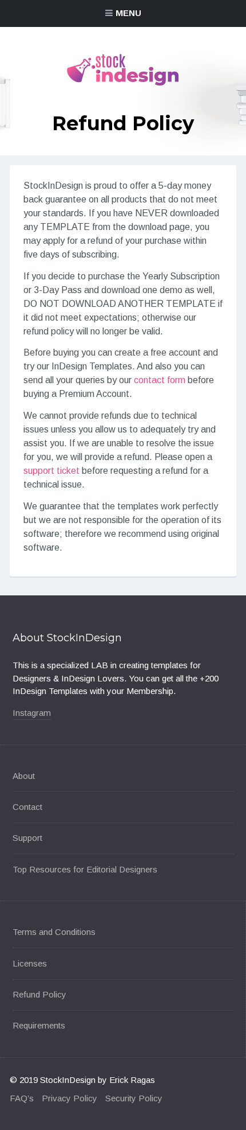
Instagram (32, 713)
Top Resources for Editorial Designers (85, 869)
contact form (159, 380)
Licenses (30, 963)
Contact (27, 807)
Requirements (39, 1025)
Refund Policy (39, 994)
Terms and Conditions (54, 932)
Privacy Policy (69, 1098)
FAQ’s (22, 1098)
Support (27, 838)
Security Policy (133, 1098)
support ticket (51, 471)
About (24, 776)
